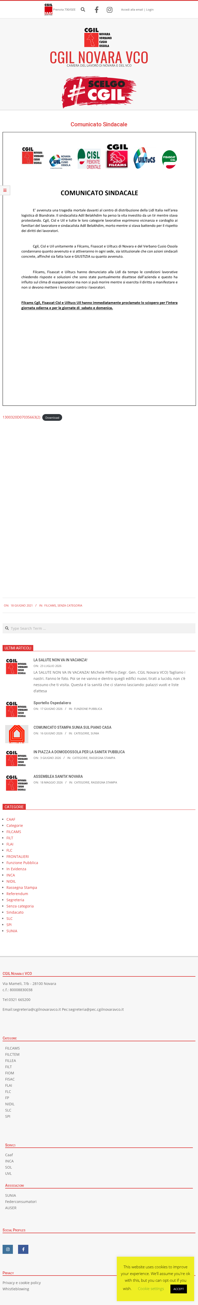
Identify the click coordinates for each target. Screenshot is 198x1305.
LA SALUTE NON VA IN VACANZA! (60, 660)
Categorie (81, 733)
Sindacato (14, 912)
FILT (9, 837)
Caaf (9, 1154)
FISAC (10, 1079)
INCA (10, 875)
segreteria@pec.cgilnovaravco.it (96, 1009)
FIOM (9, 1072)
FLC (9, 850)
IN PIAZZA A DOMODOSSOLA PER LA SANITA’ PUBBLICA (79, 752)
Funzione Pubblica (88, 709)
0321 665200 (19, 999)
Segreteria (15, 899)
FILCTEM (12, 1054)
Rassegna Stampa (102, 758)
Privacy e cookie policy (22, 1282)
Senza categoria (69, 605)
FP (7, 1097)
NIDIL (11, 881)
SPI (9, 924)
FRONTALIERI (17, 856)
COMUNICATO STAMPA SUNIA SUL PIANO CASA (72, 727)
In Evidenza (16, 868)
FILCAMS (50, 605)
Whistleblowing (16, 1288)
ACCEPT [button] (179, 1289)
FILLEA (10, 1060)
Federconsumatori (21, 1201)
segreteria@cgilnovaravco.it (37, 1009)
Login (150, 9)
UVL (8, 1173)
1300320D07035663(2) (21, 417)
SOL (8, 1167)
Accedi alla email (132, 9)
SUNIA (95, 733)
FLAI (9, 844)
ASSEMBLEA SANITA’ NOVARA (58, 776)
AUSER (10, 1207)
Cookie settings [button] (151, 1288)
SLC (9, 918)
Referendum (17, 893)
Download (52, 417)
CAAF (10, 819)
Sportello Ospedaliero (52, 703)
